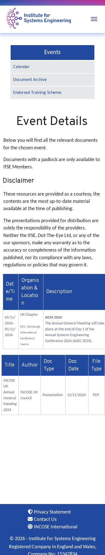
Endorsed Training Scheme (37, 92)
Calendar (21, 67)
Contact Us (45, 519)
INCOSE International (55, 527)
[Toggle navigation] (94, 18)
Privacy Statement (52, 512)
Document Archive (30, 80)
